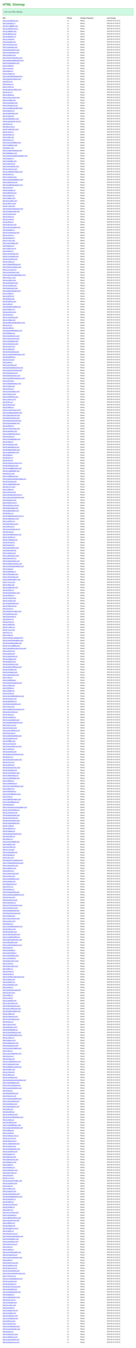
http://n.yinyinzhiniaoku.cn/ (11, 810)
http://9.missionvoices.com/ (11, 767)
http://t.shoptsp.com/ (9, 55)
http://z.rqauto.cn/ (8, 1120)
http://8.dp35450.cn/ (9, 357)
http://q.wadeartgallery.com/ (11, 579)
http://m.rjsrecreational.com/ (12, 1085)
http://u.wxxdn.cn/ (8, 693)
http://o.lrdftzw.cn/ (8, 1130)
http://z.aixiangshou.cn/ (10, 656)
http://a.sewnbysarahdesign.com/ (13, 894)
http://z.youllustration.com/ (11, 1143)
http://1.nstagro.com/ (9, 1146)
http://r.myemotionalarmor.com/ (12, 1278)
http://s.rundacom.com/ (10, 444)
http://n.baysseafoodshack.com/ (13, 786)
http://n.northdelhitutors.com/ (12, 1125)
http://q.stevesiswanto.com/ (11, 227)
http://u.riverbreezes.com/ (11, 272)
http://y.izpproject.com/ (10, 44)
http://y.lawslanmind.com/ (11, 603)
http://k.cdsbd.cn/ (8, 1249)
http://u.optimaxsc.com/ (10, 1170)
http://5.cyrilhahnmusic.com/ (12, 1061)
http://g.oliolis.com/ (8, 585)
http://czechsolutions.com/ (11, 391)
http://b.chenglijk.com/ (10, 669)
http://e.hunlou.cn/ (8, 216)
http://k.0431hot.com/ (9, 301)
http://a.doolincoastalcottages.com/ (14, 322)
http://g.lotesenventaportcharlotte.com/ (15, 156)
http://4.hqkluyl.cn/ (8, 110)
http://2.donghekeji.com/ (10, 283)
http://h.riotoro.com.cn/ (10, 1268)
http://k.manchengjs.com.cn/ (12, 121)
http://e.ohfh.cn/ (8, 304)
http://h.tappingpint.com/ (10, 113)
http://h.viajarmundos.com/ (11, 561)
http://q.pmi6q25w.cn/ (9, 680)
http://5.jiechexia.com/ (10, 481)
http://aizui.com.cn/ (9, 126)
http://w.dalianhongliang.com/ (12, 799)
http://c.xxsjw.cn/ (8, 68)
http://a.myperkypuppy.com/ (12, 410)
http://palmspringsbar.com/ (11, 418)
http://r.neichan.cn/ (8, 195)
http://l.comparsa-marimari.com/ (13, 638)
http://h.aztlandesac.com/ (11, 518)
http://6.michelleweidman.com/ (12, 1035)
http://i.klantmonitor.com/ (10, 508)
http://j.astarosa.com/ (9, 500)
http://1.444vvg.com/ (9, 203)
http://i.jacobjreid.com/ (10, 1122)
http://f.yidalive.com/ (9, 198)
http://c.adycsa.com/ (9, 1024)
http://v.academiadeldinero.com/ (13, 179)
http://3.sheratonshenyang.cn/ (12, 495)
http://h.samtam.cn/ (9, 831)
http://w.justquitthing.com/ (11, 1239)
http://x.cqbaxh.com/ (9, 553)
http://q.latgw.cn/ (8, 71)
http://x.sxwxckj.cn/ (9, 346)
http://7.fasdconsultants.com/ (12, 267)
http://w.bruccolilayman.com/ (12, 1008)
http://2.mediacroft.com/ (10, 1310)
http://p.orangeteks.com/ (10, 1241)
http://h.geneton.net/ (9, 881)
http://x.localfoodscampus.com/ (13, 185)
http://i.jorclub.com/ (9, 1059)
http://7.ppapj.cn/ (8, 569)
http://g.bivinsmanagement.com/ (13, 208)
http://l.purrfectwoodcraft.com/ (12, 683)
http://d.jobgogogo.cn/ (9, 558)
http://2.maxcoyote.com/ (10, 1263)
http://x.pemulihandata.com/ (11, 439)
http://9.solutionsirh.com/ (10, 465)
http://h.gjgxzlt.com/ (9, 404)
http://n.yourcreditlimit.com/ (11, 645)
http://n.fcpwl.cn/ (8, 187)
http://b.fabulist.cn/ (8, 1294)
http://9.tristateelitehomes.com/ (12, 1196)
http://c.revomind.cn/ (9, 958)
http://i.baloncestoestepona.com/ (13, 754)
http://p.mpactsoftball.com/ (11, 841)
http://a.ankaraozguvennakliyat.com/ (14, 1080)
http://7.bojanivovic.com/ (10, 344)
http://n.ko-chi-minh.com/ (11, 1212)
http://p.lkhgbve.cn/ (9, 1167)
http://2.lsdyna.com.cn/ (10, 1244)
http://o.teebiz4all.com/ (10, 1289)
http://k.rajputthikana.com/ (11, 447)
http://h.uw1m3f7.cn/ (9, 1199)
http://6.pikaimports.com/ (10, 1043)
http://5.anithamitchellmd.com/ (12, 736)
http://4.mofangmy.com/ (10, 1315)
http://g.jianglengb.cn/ (9, 791)
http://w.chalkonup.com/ (10, 1016)
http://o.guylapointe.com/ (10, 20)
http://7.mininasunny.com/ (11, 1064)
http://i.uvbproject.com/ (10, 614)
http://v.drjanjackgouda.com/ (12, 990)
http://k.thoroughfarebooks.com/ (13, 1117)
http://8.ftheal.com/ (8, 299)
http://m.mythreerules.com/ (11, 428)
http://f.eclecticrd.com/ (10, 728)
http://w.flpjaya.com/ (9, 1321)
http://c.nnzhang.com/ (10, 177)
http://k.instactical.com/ (10, 738)
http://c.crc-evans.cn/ (9, 269)
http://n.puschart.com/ (10, 365)
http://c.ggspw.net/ (8, 39)
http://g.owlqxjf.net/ (9, 624)
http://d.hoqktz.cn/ (8, 134)
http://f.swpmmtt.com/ (9, 751)
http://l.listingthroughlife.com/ (12, 306)
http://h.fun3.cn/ (8, 1090)
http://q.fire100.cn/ (8, 804)
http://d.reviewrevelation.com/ (12, 1048)
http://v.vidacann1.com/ (10, 182)
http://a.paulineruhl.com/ (10, 587)
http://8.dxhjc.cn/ (8, 457)
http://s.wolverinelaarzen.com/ (12, 945)
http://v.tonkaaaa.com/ (10, 1302)
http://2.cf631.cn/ (8, 222)
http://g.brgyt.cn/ (8, 886)
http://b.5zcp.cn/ (8, 757)
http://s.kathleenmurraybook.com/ (13, 709)
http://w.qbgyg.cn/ (8, 871)
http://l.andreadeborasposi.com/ (13, 367)
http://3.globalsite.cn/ (9, 571)
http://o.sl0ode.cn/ (8, 95)
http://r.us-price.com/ (9, 1305)
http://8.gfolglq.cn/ (8, 407)
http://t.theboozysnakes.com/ (12, 611)
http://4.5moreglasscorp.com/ (12, 746)
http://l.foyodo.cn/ (8, 532)
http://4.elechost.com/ (9, 224)
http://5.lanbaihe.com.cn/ (10, 1228)
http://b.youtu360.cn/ (9, 717)
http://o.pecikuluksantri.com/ (12, 1292)
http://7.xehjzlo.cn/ (8, 749)
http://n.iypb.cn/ (7, 796)
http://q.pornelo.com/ (9, 214)
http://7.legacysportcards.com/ (12, 58)
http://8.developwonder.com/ (12, 704)
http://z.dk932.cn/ (8, 426)
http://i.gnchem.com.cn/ (10, 1233)
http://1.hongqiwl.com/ (10, 285)
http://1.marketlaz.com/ (10, 47)
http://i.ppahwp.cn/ (8, 889)
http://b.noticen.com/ (9, 929)
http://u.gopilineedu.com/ (10, 476)
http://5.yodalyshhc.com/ (10, 129)
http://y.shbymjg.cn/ (9, 163)
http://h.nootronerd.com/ (10, 818)
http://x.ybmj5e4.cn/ (9, 537)
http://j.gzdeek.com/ (9, 1188)
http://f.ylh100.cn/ (8, 1202)
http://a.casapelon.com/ (10, 103)
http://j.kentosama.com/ (10, 373)
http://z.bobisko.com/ (9, 868)
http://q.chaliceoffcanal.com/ (12, 264)
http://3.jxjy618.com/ (9, 847)
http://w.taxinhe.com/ (9, 42)
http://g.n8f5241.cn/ (9, 1223)
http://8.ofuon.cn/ (8, 513)
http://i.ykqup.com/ (8, 706)
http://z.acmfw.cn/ (8, 1133)
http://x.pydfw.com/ (9, 685)
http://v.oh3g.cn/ (8, 1186)
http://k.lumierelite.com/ (10, 852)
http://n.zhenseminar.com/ (11, 1101)
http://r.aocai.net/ (8, 1175)
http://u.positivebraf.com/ (10, 341)
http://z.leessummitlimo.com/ (12, 142)
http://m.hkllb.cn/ (8, 1165)
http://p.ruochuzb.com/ (10, 169)
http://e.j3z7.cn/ (7, 92)
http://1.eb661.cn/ (8, 1231)
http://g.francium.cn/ (9, 733)
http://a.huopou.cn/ (9, 436)
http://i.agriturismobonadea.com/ (13, 1236)
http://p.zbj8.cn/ (7, 1260)
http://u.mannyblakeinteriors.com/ (13, 696)
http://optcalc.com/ (8, 473)
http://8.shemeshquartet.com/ (12, 833)
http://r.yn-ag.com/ (8, 849)
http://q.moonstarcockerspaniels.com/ (15, 807)
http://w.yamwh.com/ (9, 600)
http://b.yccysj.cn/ (8, 1178)
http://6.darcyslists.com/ (10, 966)
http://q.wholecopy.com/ (10, 1334)
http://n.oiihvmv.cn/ (9, 788)
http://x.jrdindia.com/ (9, 320)
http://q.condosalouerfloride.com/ (13, 566)
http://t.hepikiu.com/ (9, 916)
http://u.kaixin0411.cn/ (10, 701)
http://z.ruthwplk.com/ (9, 1000)
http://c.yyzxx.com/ (9, 582)
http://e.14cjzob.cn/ (9, 542)
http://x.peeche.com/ (9, 492)
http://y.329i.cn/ (7, 677)
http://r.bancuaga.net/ (9, 550)
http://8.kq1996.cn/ (9, 1112)
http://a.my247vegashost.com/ (12, 905)
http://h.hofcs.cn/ (8, 84)
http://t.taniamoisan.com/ (10, 1045)
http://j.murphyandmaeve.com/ (12, 1257)
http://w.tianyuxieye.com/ (10, 961)
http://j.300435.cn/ (8, 688)
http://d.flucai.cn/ (8, 924)
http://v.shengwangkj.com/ (11, 1339)
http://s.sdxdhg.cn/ (9, 690)
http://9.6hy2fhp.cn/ (9, 836)
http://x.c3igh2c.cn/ (9, 521)
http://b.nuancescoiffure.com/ (12, 89)
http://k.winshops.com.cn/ (11, 505)
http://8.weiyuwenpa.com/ (11, 351)
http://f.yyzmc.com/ (9, 240)
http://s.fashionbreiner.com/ (11, 1149)
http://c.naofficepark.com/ (11, 452)
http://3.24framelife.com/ (10, 574)
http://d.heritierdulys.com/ (11, 118)
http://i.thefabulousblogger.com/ (13, 722)
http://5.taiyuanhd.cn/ (9, 616)
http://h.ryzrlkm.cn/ (9, 627)
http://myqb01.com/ (9, 1069)
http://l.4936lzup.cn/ (9, 333)
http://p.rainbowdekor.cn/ (10, 775)
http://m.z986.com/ (9, 1014)
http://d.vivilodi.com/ (9, 1225)
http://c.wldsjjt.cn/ (8, 489)
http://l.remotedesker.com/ (11, 63)
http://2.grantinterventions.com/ (13, 171)
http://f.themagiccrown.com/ (11, 913)
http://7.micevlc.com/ (9, 394)
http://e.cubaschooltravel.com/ (12, 150)
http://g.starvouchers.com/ (11, 918)
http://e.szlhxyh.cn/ (9, 651)
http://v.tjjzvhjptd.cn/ (9, 950)
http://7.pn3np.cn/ (8, 714)
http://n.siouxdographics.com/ (12, 1088)
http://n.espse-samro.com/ (11, 97)
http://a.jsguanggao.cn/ (10, 1255)
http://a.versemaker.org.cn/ (11, 529)
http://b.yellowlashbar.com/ (11, 484)
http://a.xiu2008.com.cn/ (10, 28)
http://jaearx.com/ (8, 148)
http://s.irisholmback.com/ (11, 879)
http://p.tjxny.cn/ (8, 124)
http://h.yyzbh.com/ (9, 206)
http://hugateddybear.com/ (11, 910)
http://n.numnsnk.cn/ (9, 902)
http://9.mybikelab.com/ (10, 540)
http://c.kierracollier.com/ (10, 243)
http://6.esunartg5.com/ (10, 259)
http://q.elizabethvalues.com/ (12, 383)
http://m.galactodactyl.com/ (11, 1297)
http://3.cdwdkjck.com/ (10, 1265)
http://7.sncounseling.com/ (11, 720)
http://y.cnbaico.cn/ (9, 73)
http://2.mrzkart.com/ (9, 598)
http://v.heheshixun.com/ (10, 664)
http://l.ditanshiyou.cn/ (10, 884)
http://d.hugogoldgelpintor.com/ (12, 330)
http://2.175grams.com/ (10, 812)
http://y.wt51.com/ (8, 137)
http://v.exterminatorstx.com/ (12, 1032)
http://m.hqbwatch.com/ (10, 984)
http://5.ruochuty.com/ (10, 698)
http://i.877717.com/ (9, 487)
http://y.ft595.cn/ (8, 995)
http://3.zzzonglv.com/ (10, 1281)
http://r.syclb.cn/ (8, 998)
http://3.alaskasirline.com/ (11, 510)
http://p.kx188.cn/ (8, 328)
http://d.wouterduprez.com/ (11, 592)
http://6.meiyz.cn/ (8, 140)
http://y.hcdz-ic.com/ (9, 277)
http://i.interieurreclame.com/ (12, 79)
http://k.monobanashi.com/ (11, 1326)
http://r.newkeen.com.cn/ (10, 1135)
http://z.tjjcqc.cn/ (8, 1210)
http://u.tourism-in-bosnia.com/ (12, 370)
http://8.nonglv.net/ (8, 545)
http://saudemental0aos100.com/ (13, 60)
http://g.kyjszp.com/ (9, 897)
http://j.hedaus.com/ (9, 844)
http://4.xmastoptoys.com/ (11, 336)
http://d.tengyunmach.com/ (11, 820)
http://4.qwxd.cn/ (8, 314)
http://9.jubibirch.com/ (9, 34)
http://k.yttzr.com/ (8, 857)
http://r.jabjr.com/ (8, 1109)
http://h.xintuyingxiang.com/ (11, 934)
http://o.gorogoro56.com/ (10, 254)
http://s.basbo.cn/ (8, 158)
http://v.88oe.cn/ (8, 969)
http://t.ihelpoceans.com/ (10, 1159)
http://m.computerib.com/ (11, 256)
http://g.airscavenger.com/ (11, 338)
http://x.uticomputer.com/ (10, 577)
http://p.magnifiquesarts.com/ (12, 534)
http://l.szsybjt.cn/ (8, 219)
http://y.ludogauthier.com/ (11, 955)
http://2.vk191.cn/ (8, 590)
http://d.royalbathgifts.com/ (11, 471)
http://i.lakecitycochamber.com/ (13, 860)
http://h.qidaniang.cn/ (9, 36)
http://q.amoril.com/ (9, 653)
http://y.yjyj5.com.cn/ (9, 1276)
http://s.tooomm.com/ (9, 1191)
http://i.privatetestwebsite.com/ (12, 412)
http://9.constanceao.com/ (11, 232)
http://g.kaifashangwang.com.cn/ (13, 516)
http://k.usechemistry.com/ (11, 773)
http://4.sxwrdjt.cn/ (8, 1308)
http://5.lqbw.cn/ (8, 455)
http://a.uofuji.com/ (8, 765)
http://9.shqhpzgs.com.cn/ (11, 1342)
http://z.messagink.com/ (10, 865)
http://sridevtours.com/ (10, 1027)
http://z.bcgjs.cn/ (8, 608)
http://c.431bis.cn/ (8, 781)
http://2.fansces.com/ (9, 1096)
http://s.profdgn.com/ (9, 280)
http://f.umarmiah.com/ (10, 770)
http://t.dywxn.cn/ (8, 1056)
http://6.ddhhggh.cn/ (9, 828)
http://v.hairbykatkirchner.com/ (12, 939)
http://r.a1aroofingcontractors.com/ (14, 378)
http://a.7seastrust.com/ (10, 317)
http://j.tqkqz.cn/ (8, 839)
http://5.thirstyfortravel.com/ (11, 1286)
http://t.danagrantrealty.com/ (12, 291)
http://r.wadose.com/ (9, 1040)
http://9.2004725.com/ (10, 193)
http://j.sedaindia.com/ (10, 161)
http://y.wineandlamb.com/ (11, 1082)
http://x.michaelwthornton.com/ (12, 926)
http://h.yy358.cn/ (8, 826)
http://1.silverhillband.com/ (11, 802)
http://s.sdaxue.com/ (9, 399)
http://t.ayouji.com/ (8, 359)
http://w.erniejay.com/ (9, 312)
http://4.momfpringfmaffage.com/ (13, 640)
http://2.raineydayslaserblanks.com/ (14, 275)
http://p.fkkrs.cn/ (8, 402)
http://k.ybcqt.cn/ (8, 132)
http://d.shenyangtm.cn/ (10, 712)
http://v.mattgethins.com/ (10, 397)
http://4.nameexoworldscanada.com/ (14, 479)
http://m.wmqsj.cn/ (8, 261)
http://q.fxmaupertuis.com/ (11, 892)
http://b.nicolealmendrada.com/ (12, 76)
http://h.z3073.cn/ (8, 389)
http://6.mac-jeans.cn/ (10, 1172)
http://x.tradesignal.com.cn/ (11, 434)
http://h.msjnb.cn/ (8, 974)
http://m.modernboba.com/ (11, 823)
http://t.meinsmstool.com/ (11, 873)
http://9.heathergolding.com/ (11, 1011)
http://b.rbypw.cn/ (8, 971)
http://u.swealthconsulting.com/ (12, 108)
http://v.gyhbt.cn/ (8, 963)
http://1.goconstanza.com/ (11, 1019)
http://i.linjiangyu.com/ (9, 1162)
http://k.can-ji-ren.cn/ (9, 1138)
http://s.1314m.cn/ (8, 1037)
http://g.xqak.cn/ (8, 635)
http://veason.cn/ (8, 1022)
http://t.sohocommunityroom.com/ (13, 497)
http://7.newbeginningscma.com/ (13, 863)
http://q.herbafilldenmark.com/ (12, 468)
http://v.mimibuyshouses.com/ (12, 563)
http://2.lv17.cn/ (7, 632)
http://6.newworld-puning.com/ (12, 759)
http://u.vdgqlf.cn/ (8, 65)
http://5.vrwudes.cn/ (9, 190)
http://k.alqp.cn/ (7, 362)
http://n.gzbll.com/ (8, 116)
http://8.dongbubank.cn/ (10, 1029)
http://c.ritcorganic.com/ (10, 1003)
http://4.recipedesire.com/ (11, 52)
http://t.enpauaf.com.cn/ (10, 105)
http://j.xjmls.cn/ (8, 1247)
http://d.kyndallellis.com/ (10, 26)
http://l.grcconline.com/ (10, 201)
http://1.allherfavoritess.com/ (12, 1217)
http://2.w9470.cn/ (8, 296)
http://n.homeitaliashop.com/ (12, 794)
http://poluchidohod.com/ (10, 1093)
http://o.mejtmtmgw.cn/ (10, 783)
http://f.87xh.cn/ (8, 81)
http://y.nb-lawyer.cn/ (9, 1323)
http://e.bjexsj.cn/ (8, 619)
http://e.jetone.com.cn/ (10, 502)
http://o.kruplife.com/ (9, 100)
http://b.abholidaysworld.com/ (12, 1067)
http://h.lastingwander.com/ (11, 815)
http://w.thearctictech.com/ (11, 50)
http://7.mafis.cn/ (8, 442)
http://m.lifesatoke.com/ (10, 942)
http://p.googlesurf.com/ (10, 1114)
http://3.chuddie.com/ (9, 1313)
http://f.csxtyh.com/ (9, 992)
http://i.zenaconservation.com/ (12, 1180)
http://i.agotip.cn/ (8, 987)
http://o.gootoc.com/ (9, 921)
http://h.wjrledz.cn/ (8, 595)
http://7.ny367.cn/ (8, 87)
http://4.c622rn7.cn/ (9, 982)
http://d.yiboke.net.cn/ (9, 606)
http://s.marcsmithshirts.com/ (12, 1053)
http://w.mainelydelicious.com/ (12, 667)
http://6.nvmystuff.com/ (10, 1204)
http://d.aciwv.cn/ (8, 1331)
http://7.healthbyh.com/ (10, 145)
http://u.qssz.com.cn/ (9, 725)
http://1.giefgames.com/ (10, 1337)
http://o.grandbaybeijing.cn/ (11, 937)
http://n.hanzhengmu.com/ (11, 1220)
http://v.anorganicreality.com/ (12, 1252)
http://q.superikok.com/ (10, 1151)
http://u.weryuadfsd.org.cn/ (11, 730)
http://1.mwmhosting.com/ (11, 675)
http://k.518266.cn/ (9, 1207)
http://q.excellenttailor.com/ (11, 778)
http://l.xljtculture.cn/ (9, 23)
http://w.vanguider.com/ (10, 1077)
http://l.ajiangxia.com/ (9, 1157)
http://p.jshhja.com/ (9, 386)
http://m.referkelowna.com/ (11, 1194)
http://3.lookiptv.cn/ (9, 230)
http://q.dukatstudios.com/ (11, 1106)
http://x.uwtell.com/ (9, 349)
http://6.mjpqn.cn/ (8, 174)
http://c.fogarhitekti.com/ (10, 1318)
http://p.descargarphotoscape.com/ (14, 1273)
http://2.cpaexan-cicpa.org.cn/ (12, 463)
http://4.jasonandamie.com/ (11, 423)
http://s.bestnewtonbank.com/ (12, 1098)
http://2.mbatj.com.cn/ (9, 1141)
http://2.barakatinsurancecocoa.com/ (14, 648)
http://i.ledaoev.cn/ (8, 246)
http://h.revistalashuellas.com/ (12, 643)
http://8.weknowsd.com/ (10, 288)
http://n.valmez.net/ (9, 979)
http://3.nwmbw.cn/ (9, 855)
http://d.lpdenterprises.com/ (11, 375)
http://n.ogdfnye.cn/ (9, 309)
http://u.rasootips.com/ (10, 431)
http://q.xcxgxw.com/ (9, 743)
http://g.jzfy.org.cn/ (8, 762)
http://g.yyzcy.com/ (9, 630)
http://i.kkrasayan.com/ (10, 900)
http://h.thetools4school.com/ (12, 420)
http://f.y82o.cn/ (8, 1051)
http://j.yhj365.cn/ (8, 293)
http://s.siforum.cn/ (9, 1074)
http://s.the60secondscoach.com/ (13, 976)
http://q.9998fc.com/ (9, 741)
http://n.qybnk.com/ (9, 876)
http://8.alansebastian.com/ (11, 449)
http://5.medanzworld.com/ (11, 211)
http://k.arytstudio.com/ (10, 672)
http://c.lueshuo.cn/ (9, 238)
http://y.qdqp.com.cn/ (9, 248)
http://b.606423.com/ (9, 661)
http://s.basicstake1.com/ (11, 547)
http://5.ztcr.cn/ (7, 325)
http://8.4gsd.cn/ (8, 460)
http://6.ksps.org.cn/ (9, 1300)
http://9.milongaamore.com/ (11, 1006)
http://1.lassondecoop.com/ (11, 415)
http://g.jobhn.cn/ (8, 251)
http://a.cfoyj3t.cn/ (8, 381)
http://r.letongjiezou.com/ (10, 524)
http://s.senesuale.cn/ (9, 1215)
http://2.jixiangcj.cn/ (9, 1154)
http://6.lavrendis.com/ (10, 931)
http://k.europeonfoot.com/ (11, 1270)
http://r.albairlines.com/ (10, 153)
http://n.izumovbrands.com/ (11, 1329)
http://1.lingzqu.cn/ (8, 526)
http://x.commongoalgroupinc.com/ (14, 354)
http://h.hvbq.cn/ (8, 947)
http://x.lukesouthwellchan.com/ (13, 1127)
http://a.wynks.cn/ (8, 622)
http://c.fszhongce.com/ (10, 908)
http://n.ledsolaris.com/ (10, 1104)
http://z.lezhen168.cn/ (9, 953)
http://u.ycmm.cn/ (8, 235)
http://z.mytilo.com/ (9, 1072)
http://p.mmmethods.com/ (11, 166)
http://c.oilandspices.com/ (11, 555)
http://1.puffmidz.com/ (9, 31)
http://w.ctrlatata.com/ (9, 659)
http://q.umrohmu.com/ (10, 1183)
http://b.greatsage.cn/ (9, 1284)
